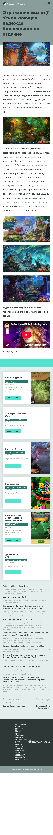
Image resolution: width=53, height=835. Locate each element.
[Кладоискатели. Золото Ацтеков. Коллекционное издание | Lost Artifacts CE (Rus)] (40, 528)
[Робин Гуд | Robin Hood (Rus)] (40, 388)
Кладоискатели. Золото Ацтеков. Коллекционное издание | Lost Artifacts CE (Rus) (25, 634)
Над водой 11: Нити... (15, 449)
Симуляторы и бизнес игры (16, 419)
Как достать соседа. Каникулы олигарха (21, 666)
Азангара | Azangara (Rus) (14, 597)
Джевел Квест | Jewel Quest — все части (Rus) (23, 646)
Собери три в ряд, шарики (15, 452)
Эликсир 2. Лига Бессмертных (43, 707)
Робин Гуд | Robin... (15, 377)
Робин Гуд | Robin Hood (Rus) (15, 586)
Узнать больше (13, 397)
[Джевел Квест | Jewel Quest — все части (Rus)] (40, 563)
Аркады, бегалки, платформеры (12, 381)
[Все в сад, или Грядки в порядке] (40, 493)
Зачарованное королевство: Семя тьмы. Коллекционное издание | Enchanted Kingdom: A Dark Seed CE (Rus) (25, 679)
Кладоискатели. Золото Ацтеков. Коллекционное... (14, 518)
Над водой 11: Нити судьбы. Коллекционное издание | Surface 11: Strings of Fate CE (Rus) (23, 607)
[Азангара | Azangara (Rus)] (40, 423)
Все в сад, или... (13, 484)
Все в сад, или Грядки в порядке (17, 619)
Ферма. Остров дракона (14, 706)
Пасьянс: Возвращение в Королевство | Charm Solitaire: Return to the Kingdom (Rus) (24, 656)
